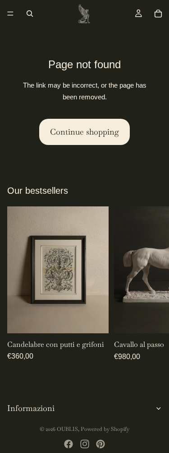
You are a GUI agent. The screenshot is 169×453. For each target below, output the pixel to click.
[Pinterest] (100, 444)
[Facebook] (68, 444)
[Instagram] (84, 444)
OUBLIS (67, 429)
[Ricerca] (30, 13)
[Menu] (10, 13)
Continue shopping (84, 131)
